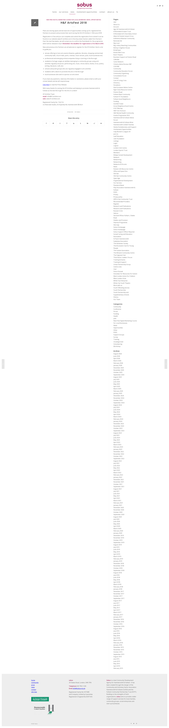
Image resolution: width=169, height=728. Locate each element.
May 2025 (116, 384)
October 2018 (117, 568)
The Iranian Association (121, 250)
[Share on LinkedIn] (73, 123)
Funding (116, 101)
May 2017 (116, 608)
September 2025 (118, 375)
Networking (117, 160)
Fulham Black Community (121, 94)
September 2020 (118, 514)
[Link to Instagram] (162, 5)
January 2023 (117, 449)
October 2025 (117, 372)
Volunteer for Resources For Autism (125, 274)
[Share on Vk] (87, 123)
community (35, 683)
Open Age (116, 178)
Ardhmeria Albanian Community (123, 38)
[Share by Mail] (101, 123)
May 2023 (116, 440)
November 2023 (118, 426)
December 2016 (118, 619)
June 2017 (116, 605)
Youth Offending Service (121, 288)
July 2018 (116, 575)
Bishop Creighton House (121, 48)
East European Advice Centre (122, 87)
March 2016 (117, 640)
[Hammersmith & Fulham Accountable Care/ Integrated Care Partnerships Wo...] (3, 364)
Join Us (115, 134)
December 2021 (118, 480)
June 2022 (116, 466)
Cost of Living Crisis (119, 80)
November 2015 (118, 650)
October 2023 (117, 428)
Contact (116, 78)
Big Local (116, 43)
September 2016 (118, 626)
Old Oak (116, 174)
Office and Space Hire (120, 171)
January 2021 (117, 505)
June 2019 (116, 549)
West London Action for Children (124, 276)
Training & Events (119, 260)
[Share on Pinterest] (66, 123)
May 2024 (116, 412)
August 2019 (117, 545)
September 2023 (118, 431)
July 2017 (116, 603)
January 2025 (117, 393)
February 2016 (118, 643)
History (115, 297)
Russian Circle (118, 211)
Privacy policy (117, 197)
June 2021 (116, 494)
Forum (115, 311)
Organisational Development (123, 181)
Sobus (78, 112)
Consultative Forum (119, 76)
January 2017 (117, 617)
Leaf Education (118, 136)
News (88, 20)
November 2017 (118, 594)
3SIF (114, 22)
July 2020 (116, 519)
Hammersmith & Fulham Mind (123, 122)
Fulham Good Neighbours (122, 99)
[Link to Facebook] (157, 5)
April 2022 (116, 470)
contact (33, 690)
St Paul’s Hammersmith (121, 239)
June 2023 (116, 438)
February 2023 (118, 447)
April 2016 (116, 638)
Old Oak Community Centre (122, 176)
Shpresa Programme (120, 222)
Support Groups (118, 335)
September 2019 (118, 542)
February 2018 (118, 587)
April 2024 (116, 414)
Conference (117, 309)
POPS (115, 192)
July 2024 (116, 407)
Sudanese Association (120, 241)
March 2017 (117, 612)
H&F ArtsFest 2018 (74, 22)
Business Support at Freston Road (124, 57)
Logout (115, 146)
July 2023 (116, 435)
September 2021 (118, 487)
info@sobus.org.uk (79, 688)
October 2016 (117, 624)
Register (116, 204)
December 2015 (118, 647)
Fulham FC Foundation (120, 97)
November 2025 (118, 370)
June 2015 (116, 661)
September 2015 (118, 654)
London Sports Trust (120, 150)
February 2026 (118, 363)
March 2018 (117, 584)
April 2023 (116, 442)
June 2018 (116, 577)
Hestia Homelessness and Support (124, 127)
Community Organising (121, 73)
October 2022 (117, 456)
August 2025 (117, 377)
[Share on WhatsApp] (60, 123)
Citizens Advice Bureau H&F (122, 64)
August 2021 (117, 489)
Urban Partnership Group (122, 264)
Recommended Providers (121, 202)
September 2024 (118, 403)
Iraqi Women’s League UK (121, 132)
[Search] (116, 12)
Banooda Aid (117, 41)
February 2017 (118, 615)
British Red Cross (119, 52)
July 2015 (116, 659)
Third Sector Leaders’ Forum (122, 257)
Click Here (46, 85)
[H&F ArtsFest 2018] (34, 22)
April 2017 (116, 610)
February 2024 (118, 419)
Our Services (117, 183)
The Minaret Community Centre (123, 253)
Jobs (114, 318)
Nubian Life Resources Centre (123, 169)
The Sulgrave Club (119, 255)
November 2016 (118, 622)
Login (115, 143)
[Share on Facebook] (46, 123)
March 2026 (117, 361)
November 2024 (118, 398)
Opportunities (96, 20)
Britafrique (117, 50)
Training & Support (119, 262)
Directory (116, 83)
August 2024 (117, 405)
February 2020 (118, 531)
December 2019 (118, 535)
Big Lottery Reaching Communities (124, 45)
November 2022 (118, 454)
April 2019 (116, 554)
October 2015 (117, 652)
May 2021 (116, 496)
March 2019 (117, 556)
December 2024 (118, 396)
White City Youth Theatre (121, 283)
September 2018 (118, 570)
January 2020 (117, 533)
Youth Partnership (119, 290)
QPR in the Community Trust (122, 199)
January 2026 (117, 365)
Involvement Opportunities (122, 129)
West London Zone (119, 278)
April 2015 (116, 666)
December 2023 (118, 424)
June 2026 (116, 356)
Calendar (116, 59)
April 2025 (116, 386)
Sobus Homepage (119, 227)
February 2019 (118, 559)
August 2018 (117, 573)
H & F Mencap (118, 108)
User (115, 269)
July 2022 (116, 463)
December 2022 (118, 452)
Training (116, 339)
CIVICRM (116, 66)
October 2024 (117, 400)
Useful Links (117, 267)
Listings (116, 141)
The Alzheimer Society (120, 243)
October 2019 (117, 540)
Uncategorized (118, 342)
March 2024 (117, 417)
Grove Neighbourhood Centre (123, 106)
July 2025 (116, 379)
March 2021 (117, 501)
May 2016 (116, 636)
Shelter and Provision (120, 220)
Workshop (116, 346)
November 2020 (118, 510)
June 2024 (116, 410)
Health (115, 316)
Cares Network (118, 62)
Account (116, 27)
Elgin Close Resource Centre (122, 90)
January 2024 (117, 421)
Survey (115, 337)
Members (116, 153)
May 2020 (116, 524)
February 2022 (118, 475)
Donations (116, 85)
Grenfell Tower (118, 104)
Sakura (115, 213)
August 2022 (117, 461)
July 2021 (116, 491)
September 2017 (118, 598)
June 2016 (116, 633)
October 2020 (117, 512)
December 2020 (118, 508)
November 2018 (118, 566)
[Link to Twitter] (160, 5)
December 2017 (118, 591)
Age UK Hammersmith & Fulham (124, 29)
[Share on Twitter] (53, 123)
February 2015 (118, 668)
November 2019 (118, 538)
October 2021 (117, 484)
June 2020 (116, 521)
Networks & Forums (120, 164)
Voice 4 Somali (118, 271)
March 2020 (117, 529)
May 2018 (116, 580)
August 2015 (117, 657)
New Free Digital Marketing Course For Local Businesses (66, 20)
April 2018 (116, 582)
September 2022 (118, 459)
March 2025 (117, 389)
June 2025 (116, 382)
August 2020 (117, 517)
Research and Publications (122, 206)
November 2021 (118, 482)
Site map (116, 225)
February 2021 (118, 503)
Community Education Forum (123, 71)
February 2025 (118, 391)
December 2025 (118, 368)
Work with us (117, 285)
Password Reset (118, 185)
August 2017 (117, 601)
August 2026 (117, 354)
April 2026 (116, 358)
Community (117, 69)
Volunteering (117, 344)
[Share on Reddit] (94, 123)
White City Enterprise (120, 281)
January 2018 (117, 589)
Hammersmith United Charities (123, 125)
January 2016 (117, 645)
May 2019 (116, 552)
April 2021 (116, 498)
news (33, 687)
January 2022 (117, 477)
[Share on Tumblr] (80, 123)
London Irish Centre (120, 148)
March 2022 (117, 473)
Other (115, 330)
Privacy (115, 194)
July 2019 (116, 547)
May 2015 (116, 664)
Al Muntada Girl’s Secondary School (125, 34)
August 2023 (117, 433)
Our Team (116, 299)
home (33, 680)
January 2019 (117, 561)
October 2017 (117, 596)
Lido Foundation (118, 139)
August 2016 (117, 629)
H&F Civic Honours (119, 111)
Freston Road (117, 92)
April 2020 (116, 526)
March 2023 (117, 445)
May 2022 (116, 468)
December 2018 (118, 563)
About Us (116, 24)
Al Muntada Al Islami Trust (122, 31)
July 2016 (116, 631)
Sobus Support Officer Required (123, 232)
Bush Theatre (118, 55)
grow (33, 685)
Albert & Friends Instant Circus (123, 36)
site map (34, 692)
